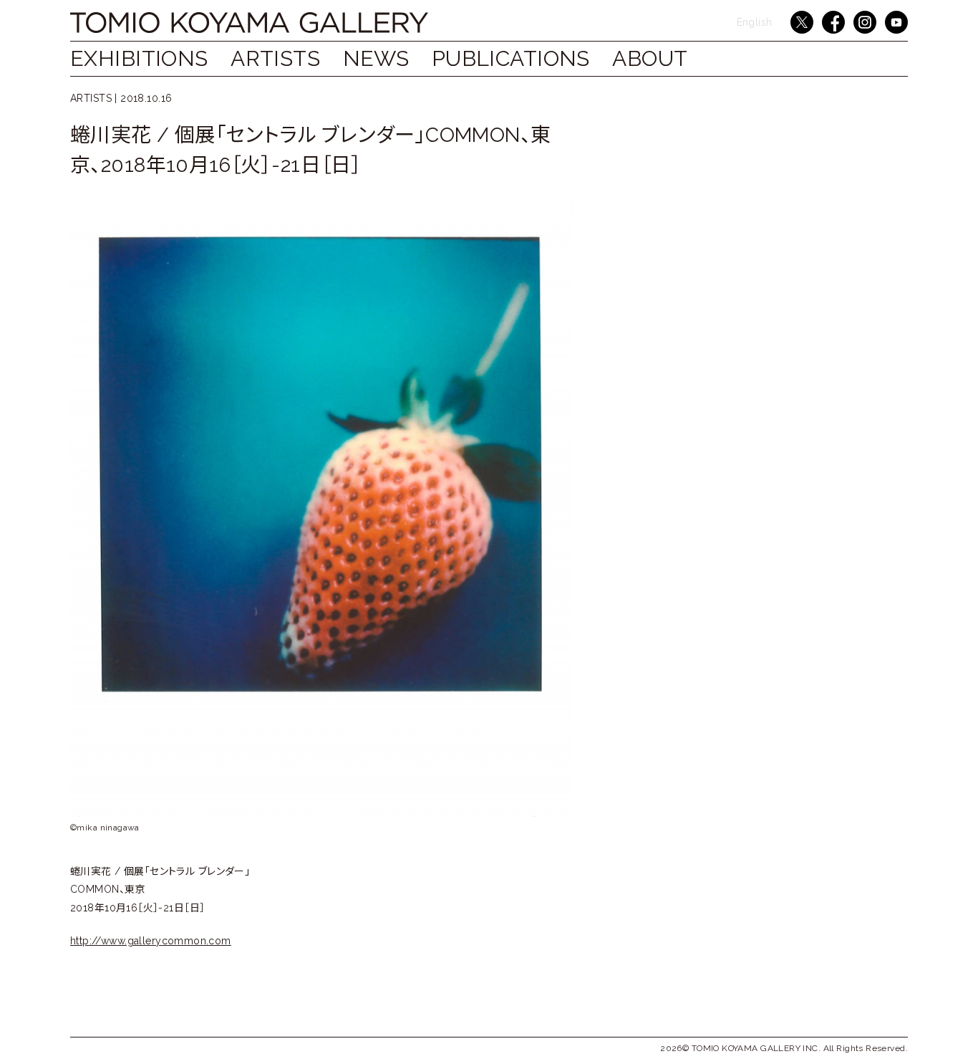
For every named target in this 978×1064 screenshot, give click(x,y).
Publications (511, 58)
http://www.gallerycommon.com (150, 940)
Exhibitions (139, 58)
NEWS (376, 58)
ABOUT (649, 58)
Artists (275, 58)
